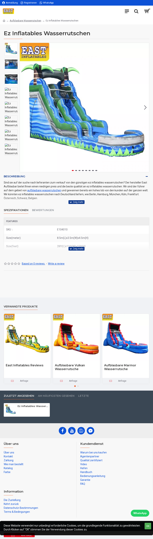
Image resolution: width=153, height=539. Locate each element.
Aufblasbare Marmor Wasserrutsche (120, 367)
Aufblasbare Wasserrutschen (25, 20)
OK (147, 526)
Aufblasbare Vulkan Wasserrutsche (70, 367)
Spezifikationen (16, 210)
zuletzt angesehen (19, 395)
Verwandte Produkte (21, 306)
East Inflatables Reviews (24, 365)
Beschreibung (14, 176)
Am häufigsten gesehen (56, 395)
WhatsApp (140, 513)
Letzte (83, 395)
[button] (23, 107)
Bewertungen (43, 210)
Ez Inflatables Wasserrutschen (33, 406)
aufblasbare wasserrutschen (44, 190)
